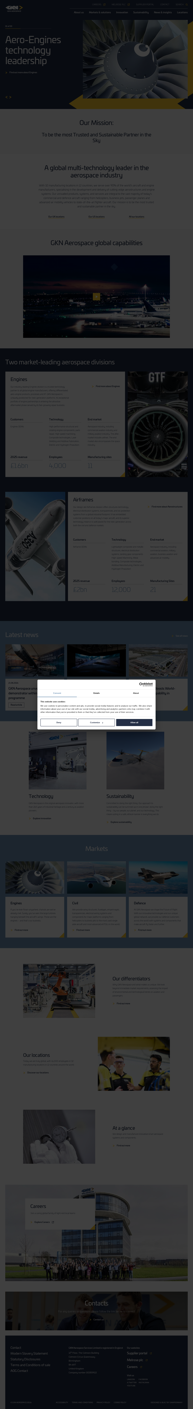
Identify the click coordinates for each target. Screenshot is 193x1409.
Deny (58, 722)
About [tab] (136, 693)
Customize (95, 722)
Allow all (134, 722)
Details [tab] (96, 693)
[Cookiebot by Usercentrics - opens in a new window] (141, 684)
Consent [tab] (57, 693)
